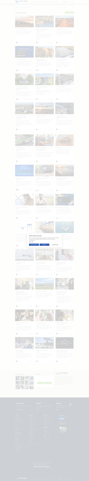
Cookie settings (55, 244)
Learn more (31, 241)
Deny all (44, 244)
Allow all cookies (34, 244)
